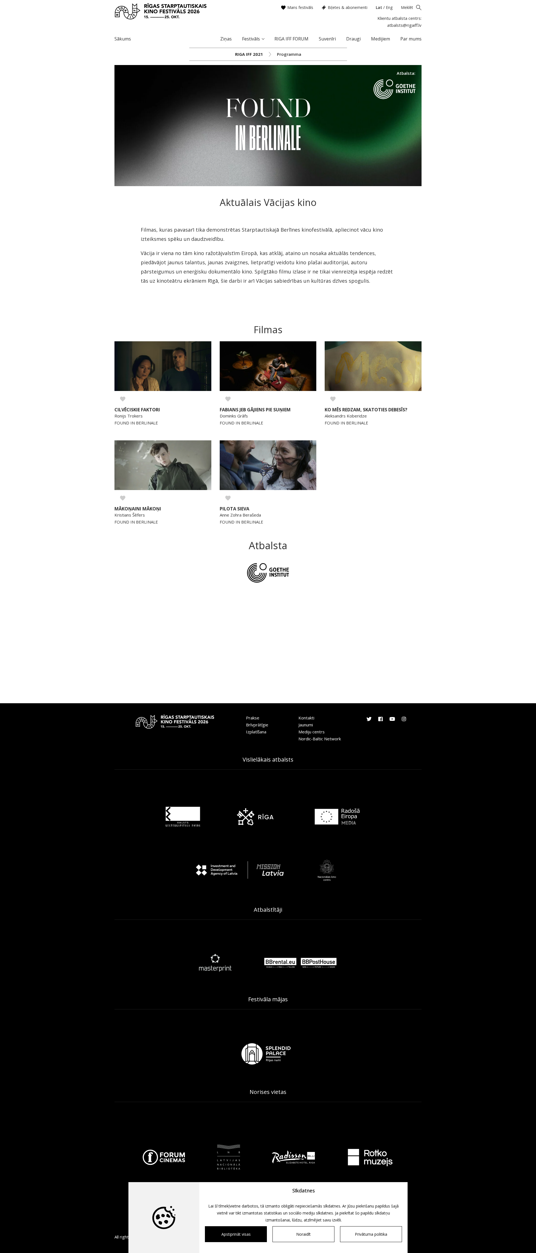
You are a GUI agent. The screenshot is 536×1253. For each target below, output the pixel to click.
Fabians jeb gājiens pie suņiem (255, 409)
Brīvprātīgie (257, 725)
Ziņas (226, 39)
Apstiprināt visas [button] (236, 1234)
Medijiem (380, 39)
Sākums (122, 39)
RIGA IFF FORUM (291, 39)
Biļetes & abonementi (347, 7)
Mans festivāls (300, 7)
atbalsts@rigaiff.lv (404, 25)
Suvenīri (327, 39)
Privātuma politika (371, 1234)
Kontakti (306, 718)
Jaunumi (305, 725)
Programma (289, 54)
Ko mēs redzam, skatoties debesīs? (366, 409)
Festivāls (251, 39)
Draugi (353, 39)
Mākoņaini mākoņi (137, 509)
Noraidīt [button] (303, 1234)
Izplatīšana (256, 731)
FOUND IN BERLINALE (136, 423)
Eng (389, 7)
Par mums (411, 39)
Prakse (252, 718)
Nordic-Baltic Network (319, 738)
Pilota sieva (234, 509)
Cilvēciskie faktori (137, 409)
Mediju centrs (311, 731)
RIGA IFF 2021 (249, 54)
